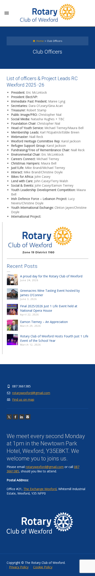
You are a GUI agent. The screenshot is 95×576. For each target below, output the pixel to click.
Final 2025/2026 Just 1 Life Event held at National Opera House (48, 308)
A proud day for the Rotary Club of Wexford (51, 276)
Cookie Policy (42, 567)
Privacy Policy (18, 567)
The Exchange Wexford (40, 489)
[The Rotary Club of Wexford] (47, 13)
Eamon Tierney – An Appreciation (44, 322)
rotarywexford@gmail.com (31, 393)
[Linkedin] (21, 416)
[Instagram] (27, 416)
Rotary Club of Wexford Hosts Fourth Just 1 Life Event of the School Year (54, 338)
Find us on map (23, 399)
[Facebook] (15, 416)
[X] (9, 416)
